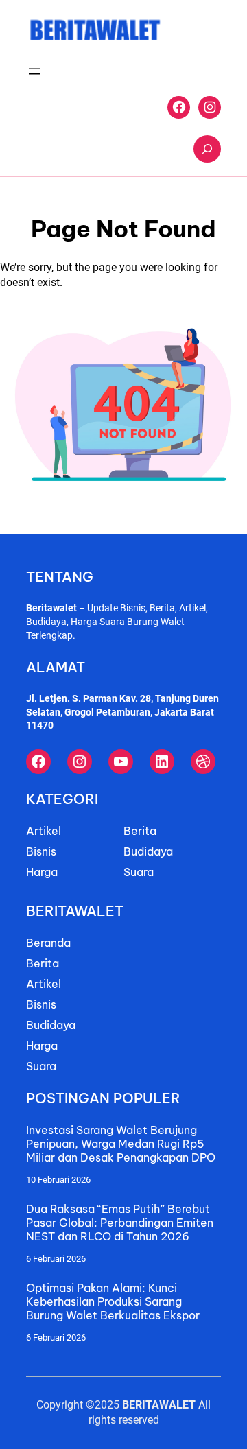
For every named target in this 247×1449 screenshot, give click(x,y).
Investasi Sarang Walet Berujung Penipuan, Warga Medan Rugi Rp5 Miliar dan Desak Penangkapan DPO (120, 1143)
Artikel (43, 831)
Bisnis (41, 851)
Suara (139, 872)
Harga (42, 872)
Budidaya (148, 851)
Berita (140, 831)
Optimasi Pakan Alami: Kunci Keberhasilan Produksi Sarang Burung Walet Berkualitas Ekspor (113, 1301)
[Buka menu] (34, 71)
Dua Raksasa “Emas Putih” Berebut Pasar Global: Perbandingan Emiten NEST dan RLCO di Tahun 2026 (119, 1222)
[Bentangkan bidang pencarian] (207, 149)
